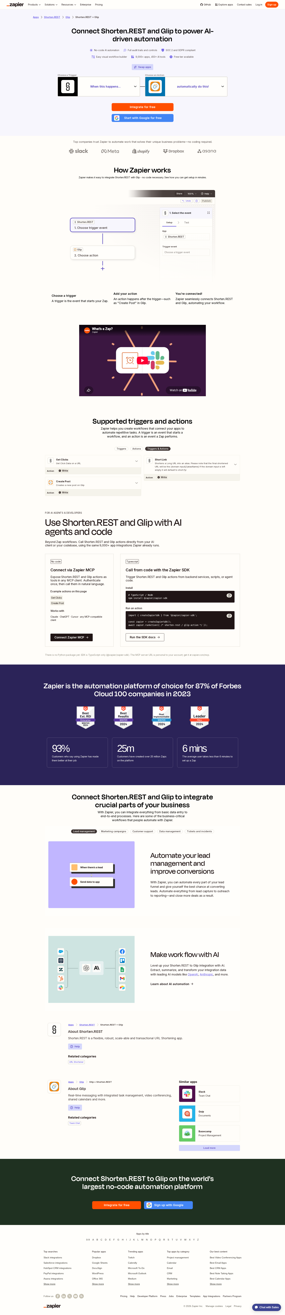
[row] (84, 222)
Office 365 (97, 1278)
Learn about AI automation (170, 984)
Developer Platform (147, 1296)
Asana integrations (53, 1278)
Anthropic (206, 974)
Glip (67, 17)
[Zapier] (15, 4)
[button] (143, 118)
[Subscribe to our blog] (81, 1296)
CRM (169, 1273)
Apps (36, 17)
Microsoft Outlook (137, 1273)
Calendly (132, 1262)
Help (77, 1046)
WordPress (98, 1273)
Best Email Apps (218, 1262)
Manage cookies (214, 1306)
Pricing (123, 1296)
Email (170, 1268)
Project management (178, 1257)
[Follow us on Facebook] (57, 1296)
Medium (132, 1278)
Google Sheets (100, 1262)
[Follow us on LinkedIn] (63, 1296)
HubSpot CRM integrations (57, 1268)
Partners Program (232, 1296)
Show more (49, 1284)
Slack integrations (53, 1257)
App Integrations (211, 1296)
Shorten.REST (52, 17)
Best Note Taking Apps (221, 1273)
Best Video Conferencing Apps (225, 1257)
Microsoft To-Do (136, 1268)
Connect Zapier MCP (69, 637)
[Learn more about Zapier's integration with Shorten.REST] (54, 1029)
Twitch (131, 1257)
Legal (228, 1306)
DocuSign (97, 1268)
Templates (195, 1296)
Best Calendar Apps (220, 1278)
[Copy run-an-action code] (229, 616)
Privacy (237, 1306)
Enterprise (181, 1296)
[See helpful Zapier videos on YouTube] (75, 1296)
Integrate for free (142, 107)
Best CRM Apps (218, 1268)
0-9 (88, 1239)
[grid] (84, 222)
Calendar (171, 1262)
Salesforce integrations (55, 1262)
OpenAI (193, 974)
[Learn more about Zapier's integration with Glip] (54, 1086)
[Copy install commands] (229, 595)
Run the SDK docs (143, 637)
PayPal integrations (54, 1273)
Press (163, 1296)
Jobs (171, 1296)
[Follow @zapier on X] (69, 1296)
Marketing (172, 1278)
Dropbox (96, 1257)
